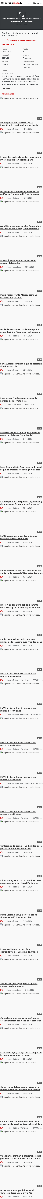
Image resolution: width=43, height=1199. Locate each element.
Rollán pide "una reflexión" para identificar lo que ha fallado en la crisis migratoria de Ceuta (20, 124)
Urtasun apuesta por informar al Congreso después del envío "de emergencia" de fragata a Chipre (17, 1191)
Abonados (37, 3)
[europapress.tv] (13, 3)
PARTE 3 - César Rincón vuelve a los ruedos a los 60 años (18, 743)
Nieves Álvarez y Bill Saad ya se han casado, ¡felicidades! (18, 261)
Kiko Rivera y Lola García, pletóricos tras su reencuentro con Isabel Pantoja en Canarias (20, 882)
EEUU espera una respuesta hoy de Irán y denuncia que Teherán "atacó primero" (21, 502)
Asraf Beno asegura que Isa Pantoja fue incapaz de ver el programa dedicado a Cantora (20, 227)
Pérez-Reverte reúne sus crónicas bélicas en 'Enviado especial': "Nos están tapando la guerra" (21, 572)
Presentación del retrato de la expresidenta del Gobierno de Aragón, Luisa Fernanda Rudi (19, 950)
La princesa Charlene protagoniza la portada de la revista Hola (18, 399)
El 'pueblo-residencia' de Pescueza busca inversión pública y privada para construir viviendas (20, 158)
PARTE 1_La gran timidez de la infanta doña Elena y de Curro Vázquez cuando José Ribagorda (20, 606)
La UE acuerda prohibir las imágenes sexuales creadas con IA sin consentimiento (18, 537)
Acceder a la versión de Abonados (22, 40)
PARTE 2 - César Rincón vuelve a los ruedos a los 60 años (18, 778)
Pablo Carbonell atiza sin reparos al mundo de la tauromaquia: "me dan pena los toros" (21, 640)
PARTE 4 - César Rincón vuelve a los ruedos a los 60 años (18, 709)
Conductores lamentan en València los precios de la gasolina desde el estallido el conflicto (21, 1123)
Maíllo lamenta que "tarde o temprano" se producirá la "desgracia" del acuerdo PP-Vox (20, 331)
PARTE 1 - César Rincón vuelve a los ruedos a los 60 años (18, 812)
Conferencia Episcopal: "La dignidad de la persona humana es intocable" (21, 847)
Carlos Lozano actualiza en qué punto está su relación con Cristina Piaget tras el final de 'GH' (20, 1019)
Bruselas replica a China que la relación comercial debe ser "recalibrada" (20, 434)
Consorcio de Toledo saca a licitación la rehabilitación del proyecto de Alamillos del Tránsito (20, 1088)
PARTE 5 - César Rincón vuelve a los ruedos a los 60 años (18, 675)
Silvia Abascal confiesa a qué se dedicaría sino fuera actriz (21, 365)
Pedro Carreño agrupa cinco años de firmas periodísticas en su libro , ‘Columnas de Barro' (18, 916)
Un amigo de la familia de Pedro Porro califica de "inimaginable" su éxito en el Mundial (20, 193)
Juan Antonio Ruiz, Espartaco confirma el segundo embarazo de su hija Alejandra (21, 468)
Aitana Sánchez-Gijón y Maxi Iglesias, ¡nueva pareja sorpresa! (19, 985)
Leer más (6, 88)
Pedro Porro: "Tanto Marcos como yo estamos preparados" (18, 296)
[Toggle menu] (2, 3)
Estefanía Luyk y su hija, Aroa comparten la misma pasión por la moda (21, 1053)
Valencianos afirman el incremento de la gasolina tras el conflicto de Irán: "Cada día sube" (20, 1157)
